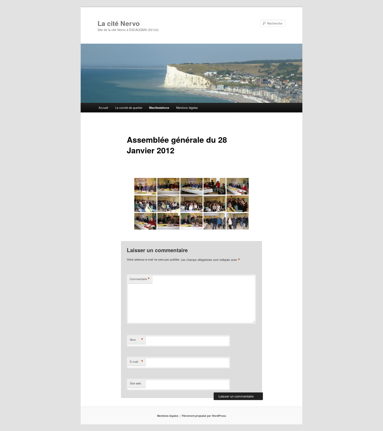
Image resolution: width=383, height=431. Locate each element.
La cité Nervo (119, 23)
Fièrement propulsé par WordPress (204, 416)
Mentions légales (187, 107)
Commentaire (140, 279)
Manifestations (159, 107)
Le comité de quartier (128, 107)
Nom (136, 339)
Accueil (103, 107)
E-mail (136, 361)
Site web (135, 383)
